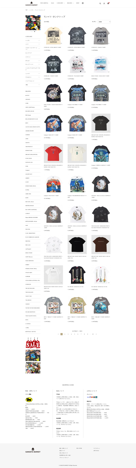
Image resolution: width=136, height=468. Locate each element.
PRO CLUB (28, 245)
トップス (31, 10)
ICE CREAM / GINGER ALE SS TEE (75, 286)
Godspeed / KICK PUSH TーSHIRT (51, 195)
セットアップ (28, 52)
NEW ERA (28, 229)
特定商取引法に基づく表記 (65, 455)
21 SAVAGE (28, 323)
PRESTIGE (28, 241)
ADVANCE (28, 99)
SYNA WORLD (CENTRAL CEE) (33, 280)
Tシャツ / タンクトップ (40, 10)
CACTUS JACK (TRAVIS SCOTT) (33, 126)
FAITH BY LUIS (29, 162)
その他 (27, 327)
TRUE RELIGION (29, 292)
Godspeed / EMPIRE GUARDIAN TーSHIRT (100, 165)
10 (92, 334)
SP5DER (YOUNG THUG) (31, 268)
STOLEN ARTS (29, 272)
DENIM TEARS (29, 150)
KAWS (27, 197)
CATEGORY (60, 3)
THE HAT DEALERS (30, 288)
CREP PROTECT (29, 146)
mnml (27, 225)
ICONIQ (27, 189)
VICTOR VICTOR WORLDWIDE (33, 308)
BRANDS (69, 3)
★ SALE (27, 95)
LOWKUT (28, 213)
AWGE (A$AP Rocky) (30, 107)
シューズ (27, 73)
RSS (77, 448)
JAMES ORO (28, 193)
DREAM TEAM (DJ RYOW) (31, 154)
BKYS (27, 123)
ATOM (80, 448)
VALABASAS (28, 300)
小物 (26, 84)
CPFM (27, 138)
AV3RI (27, 103)
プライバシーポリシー (64, 457)
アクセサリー (28, 77)
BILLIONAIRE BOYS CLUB (32, 119)
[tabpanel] (33, 22)
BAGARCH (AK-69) (30, 111)
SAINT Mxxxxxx (29, 256)
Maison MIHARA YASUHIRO (32, 217)
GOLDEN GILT (29, 174)
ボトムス (27, 60)
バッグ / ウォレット (30, 80)
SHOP (77, 3)
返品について (62, 450)
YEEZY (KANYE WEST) (31, 315)
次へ (96, 334)
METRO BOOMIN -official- (31, 221)
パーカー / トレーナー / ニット (31, 48)
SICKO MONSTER (30, 260)
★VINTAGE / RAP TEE (31, 331)
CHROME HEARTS (30, 130)
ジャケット (28, 56)
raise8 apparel (28, 249)
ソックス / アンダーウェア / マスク (33, 69)
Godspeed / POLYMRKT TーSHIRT (75, 104)
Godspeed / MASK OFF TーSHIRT (51, 135)
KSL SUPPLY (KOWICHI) (31, 209)
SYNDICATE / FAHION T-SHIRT (98, 47)
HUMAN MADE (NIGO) (31, 186)
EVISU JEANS (29, 158)
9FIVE (27, 319)
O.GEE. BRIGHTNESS (30, 233)
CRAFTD (27, 142)
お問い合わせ (96, 450)
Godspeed (27, 170)
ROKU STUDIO (29, 252)
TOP (26, 10)
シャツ (27, 44)
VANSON (27, 304)
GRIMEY (27, 178)
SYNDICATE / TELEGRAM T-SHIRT (76, 76)
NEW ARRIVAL (44, 3)
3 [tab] (34, 31)
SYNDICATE (28, 284)
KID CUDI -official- (30, 201)
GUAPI (27, 182)
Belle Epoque (28, 115)
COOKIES (28, 134)
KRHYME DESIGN (30, 205)
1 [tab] (31, 31)
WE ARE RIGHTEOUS (30, 312)
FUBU (27, 166)
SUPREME (28, 276)
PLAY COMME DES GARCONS (32, 237)
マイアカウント (97, 448)
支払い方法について (64, 452)
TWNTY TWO (29, 296)
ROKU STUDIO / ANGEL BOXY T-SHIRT (100, 76)
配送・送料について (64, 448)
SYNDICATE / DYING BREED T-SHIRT (52, 47)
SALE (52, 3)
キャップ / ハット (29, 64)
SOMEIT (27, 264)
